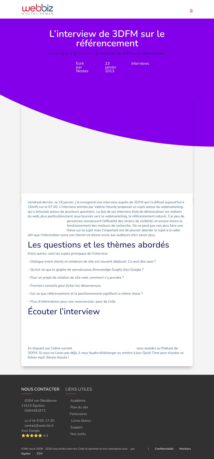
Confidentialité (163, 449)
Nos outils (78, 434)
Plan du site (79, 407)
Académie (77, 400)
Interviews (140, 63)
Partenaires (78, 414)
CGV (40, 453)
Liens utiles (78, 389)
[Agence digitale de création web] (140, 449)
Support (76, 427)
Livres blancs (81, 420)
